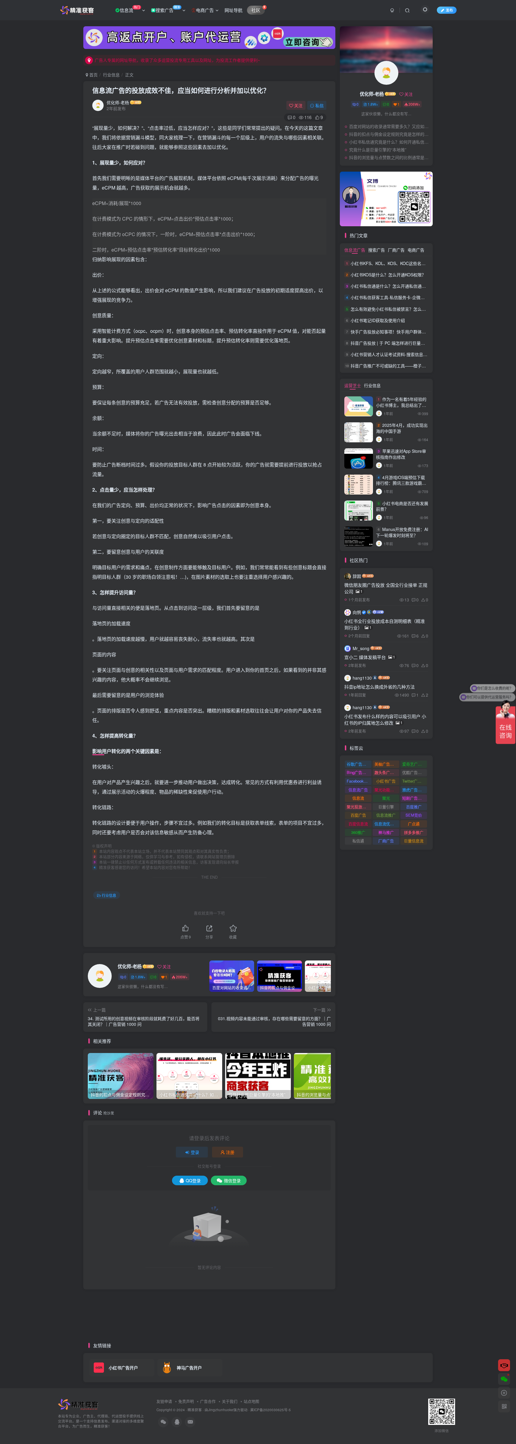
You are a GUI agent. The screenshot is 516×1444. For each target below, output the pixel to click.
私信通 (358, 840)
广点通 (414, 823)
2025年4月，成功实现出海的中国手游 (402, 428)
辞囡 (357, 576)
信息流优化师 (386, 823)
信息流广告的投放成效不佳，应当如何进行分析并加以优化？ (181, 90)
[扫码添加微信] (504, 1379)
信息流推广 (386, 815)
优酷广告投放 (414, 772)
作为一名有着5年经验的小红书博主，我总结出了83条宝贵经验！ (401, 405)
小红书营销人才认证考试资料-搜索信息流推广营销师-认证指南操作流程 (417, 354)
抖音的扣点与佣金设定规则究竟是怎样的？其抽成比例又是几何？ (389, 134)
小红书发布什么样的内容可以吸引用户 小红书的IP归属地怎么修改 (385, 719)
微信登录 (232, 1180)
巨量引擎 (386, 806)
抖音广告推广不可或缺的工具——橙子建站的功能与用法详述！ (409, 366)
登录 (195, 1152)
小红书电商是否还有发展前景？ (402, 506)
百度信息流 (358, 823)
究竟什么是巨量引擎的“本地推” (377, 150)
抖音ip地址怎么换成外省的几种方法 (379, 686)
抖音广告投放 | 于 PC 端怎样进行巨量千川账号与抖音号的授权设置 (413, 343)
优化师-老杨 (118, 102)
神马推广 (386, 832)
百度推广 (414, 806)
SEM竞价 (414, 815)
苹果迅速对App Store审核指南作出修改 (401, 454)
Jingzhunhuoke (220, 1409)
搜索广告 (168, 9)
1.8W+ (140, 976)
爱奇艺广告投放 (414, 764)
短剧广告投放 (414, 798)
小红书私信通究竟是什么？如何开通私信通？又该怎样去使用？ (389, 142)
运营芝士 (352, 385)
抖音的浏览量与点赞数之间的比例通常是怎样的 (389, 157)
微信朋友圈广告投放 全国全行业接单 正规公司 (385, 588)
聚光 (386, 798)
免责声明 (186, 1401)
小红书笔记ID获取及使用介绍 (378, 320)
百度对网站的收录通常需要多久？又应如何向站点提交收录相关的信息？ (389, 126)
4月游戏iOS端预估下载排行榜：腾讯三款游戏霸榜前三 (401, 483)
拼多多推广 (413, 832)
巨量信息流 (413, 840)
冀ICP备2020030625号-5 (270, 1409)
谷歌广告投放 (358, 764)
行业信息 (111, 75)
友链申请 (164, 1401)
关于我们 (229, 1401)
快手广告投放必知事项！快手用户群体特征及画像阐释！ (403, 332)
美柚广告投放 (386, 764)
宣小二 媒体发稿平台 (369, 657)
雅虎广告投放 (414, 789)
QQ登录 (193, 1180)
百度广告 (358, 815)
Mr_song (361, 648)
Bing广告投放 (358, 772)
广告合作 (208, 1401)
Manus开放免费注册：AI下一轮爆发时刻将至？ (402, 532)
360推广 (358, 832)
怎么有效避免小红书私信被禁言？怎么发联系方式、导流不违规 (409, 309)
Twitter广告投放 (414, 781)
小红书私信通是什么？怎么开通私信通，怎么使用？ (399, 286)
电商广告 (205, 10)
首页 (93, 75)
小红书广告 (386, 781)
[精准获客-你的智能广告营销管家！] (79, 1404)
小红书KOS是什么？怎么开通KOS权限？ (388, 275)
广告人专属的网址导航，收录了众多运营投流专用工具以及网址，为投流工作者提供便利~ (177, 60)
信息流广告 (354, 250)
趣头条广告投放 (386, 772)
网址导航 (233, 10)
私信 (319, 105)
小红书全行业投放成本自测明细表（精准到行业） (384, 624)
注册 (230, 1152)
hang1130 (362, 678)
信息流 (130, 9)
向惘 (357, 612)
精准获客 (195, 1409)
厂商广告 (396, 250)
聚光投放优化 (358, 806)
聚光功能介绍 (386, 789)
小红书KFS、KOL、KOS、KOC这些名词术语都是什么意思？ (407, 263)
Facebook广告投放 (359, 781)
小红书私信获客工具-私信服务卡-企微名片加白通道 (398, 298)
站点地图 (251, 1401)
